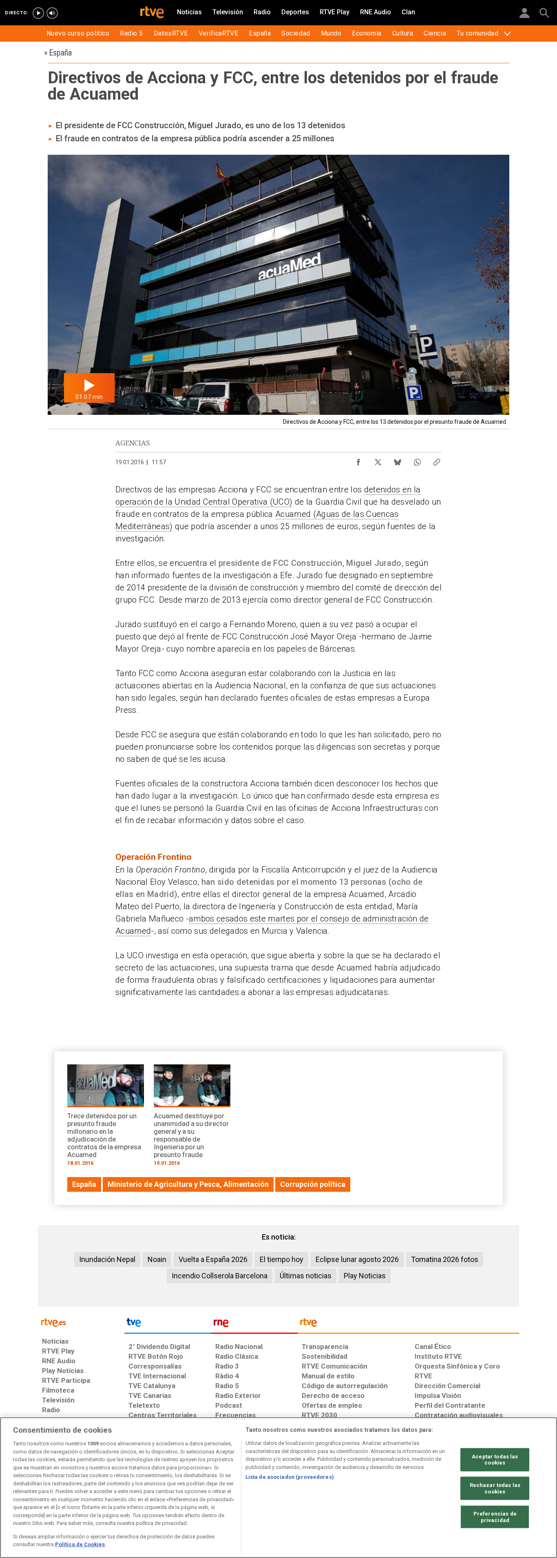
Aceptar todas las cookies (495, 1459)
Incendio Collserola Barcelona (219, 1275)
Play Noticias (365, 1275)
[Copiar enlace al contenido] (436, 460)
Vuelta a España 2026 (213, 1259)
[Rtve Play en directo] (38, 13)
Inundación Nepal (107, 1259)
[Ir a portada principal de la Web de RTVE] (81, 1322)
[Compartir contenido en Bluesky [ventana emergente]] (397, 460)
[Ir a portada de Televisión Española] (167, 1324)
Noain (157, 1259)
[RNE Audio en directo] (52, 13)
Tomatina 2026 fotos (444, 1259)
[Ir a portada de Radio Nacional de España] (254, 1324)
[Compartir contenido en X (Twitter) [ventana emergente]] (378, 460)
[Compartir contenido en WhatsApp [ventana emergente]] (417, 460)
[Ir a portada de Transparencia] (408, 1324)
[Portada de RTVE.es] (152, 13)
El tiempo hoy (281, 1259)
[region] (278, 1487)
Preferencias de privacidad (495, 1517)
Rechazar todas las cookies (495, 1488)
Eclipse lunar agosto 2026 (357, 1259)
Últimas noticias (306, 1275)
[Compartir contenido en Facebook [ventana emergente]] (358, 460)
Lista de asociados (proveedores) (289, 1477)
